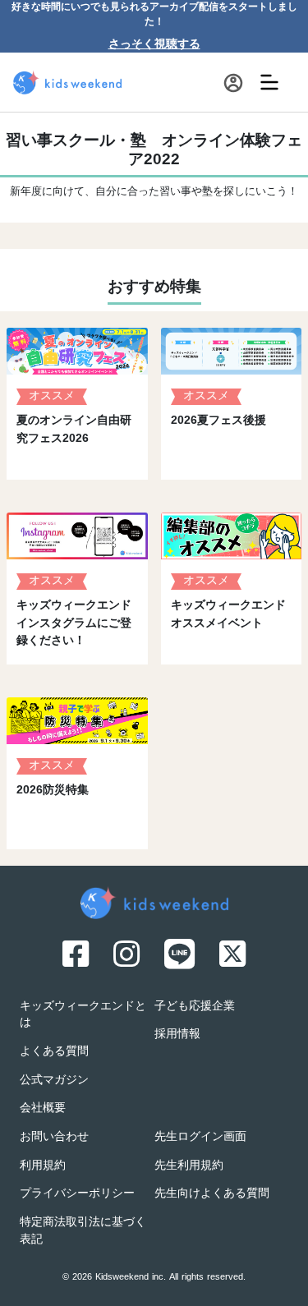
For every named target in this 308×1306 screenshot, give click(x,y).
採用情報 (177, 1034)
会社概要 (43, 1108)
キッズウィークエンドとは (83, 1015)
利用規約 (43, 1166)
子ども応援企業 (194, 1006)
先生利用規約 (188, 1166)
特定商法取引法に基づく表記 (83, 1231)
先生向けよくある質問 (211, 1193)
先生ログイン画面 (200, 1137)
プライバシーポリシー (77, 1193)
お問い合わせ (54, 1137)
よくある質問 (54, 1051)
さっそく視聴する (154, 44)
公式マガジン (54, 1080)
